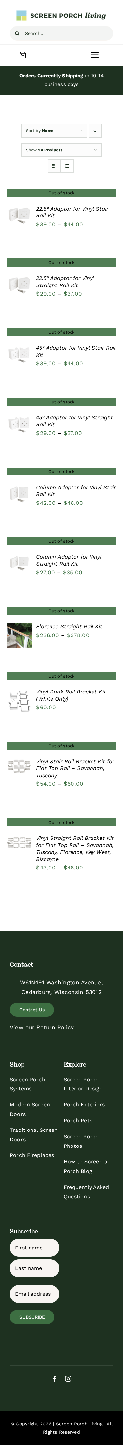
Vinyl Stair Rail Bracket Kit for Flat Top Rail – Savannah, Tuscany (75, 768)
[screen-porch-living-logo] (62, 12)
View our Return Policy (42, 1027)
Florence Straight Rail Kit (69, 626)
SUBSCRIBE (32, 1317)
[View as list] (67, 166)
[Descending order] (95, 131)
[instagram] (68, 1379)
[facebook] (55, 1379)
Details (19, 216)
